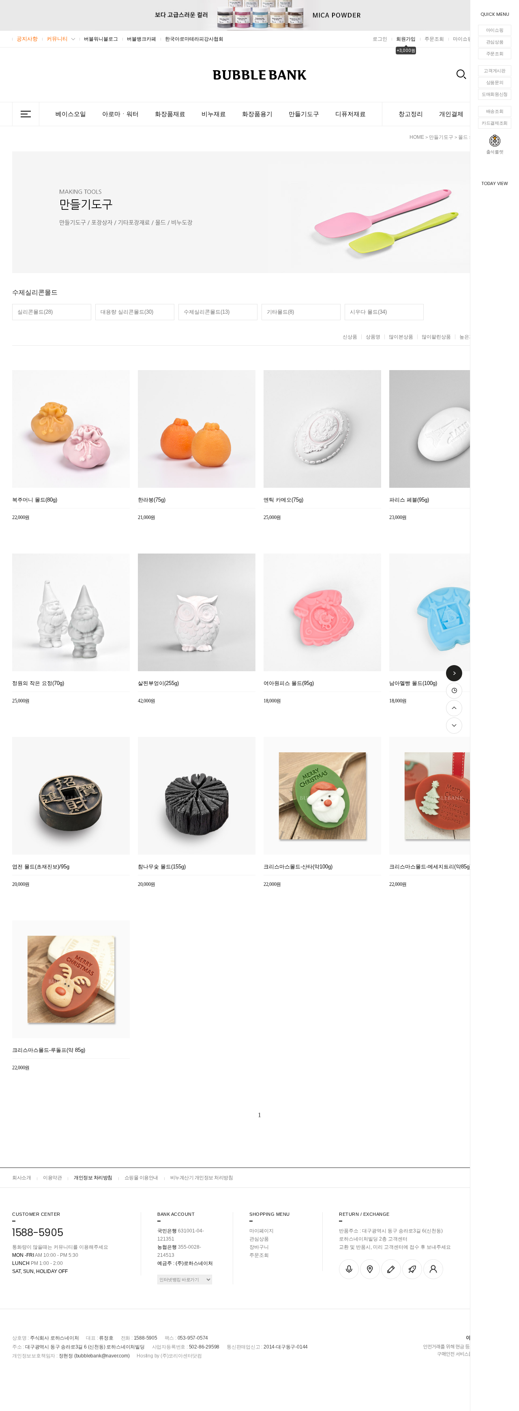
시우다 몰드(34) (368, 312)
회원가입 (406, 39)
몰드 (463, 137)
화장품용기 (257, 114)
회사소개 (21, 1178)
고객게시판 (495, 70)
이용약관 (52, 1178)
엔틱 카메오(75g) (283, 500)
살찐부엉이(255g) (158, 683)
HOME (417, 137)
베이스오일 (71, 114)
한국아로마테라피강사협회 (194, 39)
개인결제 (451, 114)
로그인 (380, 39)
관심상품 (495, 41)
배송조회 (495, 111)
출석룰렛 (495, 151)
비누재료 (214, 114)
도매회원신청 (495, 94)
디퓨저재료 (350, 114)
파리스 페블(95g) (409, 500)
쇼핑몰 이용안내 (141, 1178)
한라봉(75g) (151, 500)
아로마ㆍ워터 (120, 114)
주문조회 (495, 53)
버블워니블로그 (101, 39)
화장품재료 (170, 114)
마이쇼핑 (495, 30)
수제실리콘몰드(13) (206, 312)
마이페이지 (261, 1231)
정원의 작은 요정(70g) (38, 683)
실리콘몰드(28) (35, 312)
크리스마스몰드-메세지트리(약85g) (430, 867)
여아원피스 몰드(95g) (289, 683)
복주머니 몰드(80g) (34, 500)
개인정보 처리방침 (93, 1178)
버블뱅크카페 (141, 39)
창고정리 (411, 114)
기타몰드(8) (280, 312)
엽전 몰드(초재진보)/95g (40, 867)
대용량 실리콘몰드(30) (127, 312)
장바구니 (259, 1247)
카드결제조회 (495, 123)
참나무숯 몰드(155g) (162, 867)
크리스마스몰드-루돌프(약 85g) (48, 1050)
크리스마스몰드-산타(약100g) (298, 867)
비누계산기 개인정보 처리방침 (201, 1178)
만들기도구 (304, 114)
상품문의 (495, 82)
